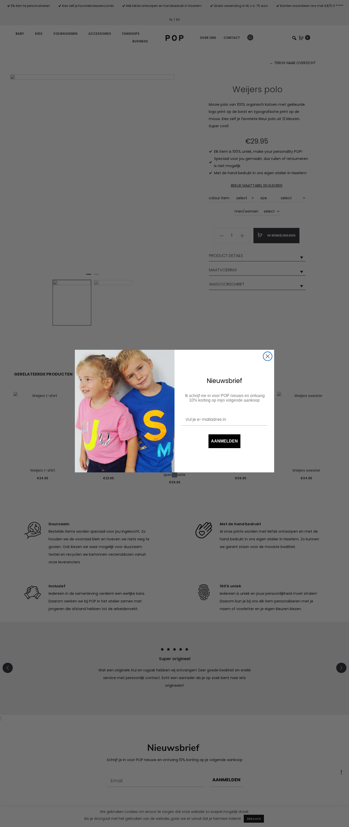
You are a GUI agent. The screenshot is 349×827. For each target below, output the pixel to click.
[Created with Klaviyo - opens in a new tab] (174, 474)
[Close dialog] (267, 356)
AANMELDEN (224, 441)
